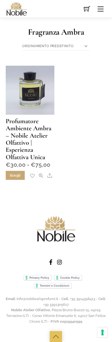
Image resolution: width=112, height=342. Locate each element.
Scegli (15, 175)
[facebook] (51, 261)
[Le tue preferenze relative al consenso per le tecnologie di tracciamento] (102, 332)
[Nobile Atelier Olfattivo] (16, 8)
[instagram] (60, 261)
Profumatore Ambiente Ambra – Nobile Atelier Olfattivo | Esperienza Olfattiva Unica (28, 139)
